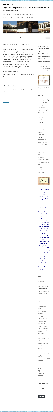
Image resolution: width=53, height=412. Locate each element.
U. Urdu (39, 137)
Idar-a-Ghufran (41, 316)
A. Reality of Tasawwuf (42, 99)
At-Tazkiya (40, 308)
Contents (40, 154)
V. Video (39, 140)
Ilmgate (39, 320)
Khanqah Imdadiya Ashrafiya (44, 325)
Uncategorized (41, 139)
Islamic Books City (41, 323)
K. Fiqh (39, 117)
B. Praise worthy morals (43, 100)
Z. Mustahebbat (41, 144)
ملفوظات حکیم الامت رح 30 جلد (44, 358)
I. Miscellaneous (41, 114)
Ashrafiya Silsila (32, 14)
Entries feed (40, 371)
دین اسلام (39, 355)
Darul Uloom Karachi (42, 311)
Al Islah (39, 305)
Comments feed (41, 373)
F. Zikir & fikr (40, 107)
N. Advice (23, 89)
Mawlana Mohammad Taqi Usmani (20, 14)
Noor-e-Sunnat (41, 333)
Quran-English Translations (43, 338)
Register (39, 368)
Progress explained (42, 166)
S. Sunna (39, 134)
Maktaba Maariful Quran (43, 326)
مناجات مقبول (40, 360)
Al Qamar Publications (42, 306)
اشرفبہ (39, 350)
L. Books (39, 119)
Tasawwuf (9, 14)
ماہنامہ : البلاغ (40, 356)
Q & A (39, 127)
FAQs (18, 17)
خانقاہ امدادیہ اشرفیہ (42, 351)
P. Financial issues (41, 125)
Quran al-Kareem (41, 336)
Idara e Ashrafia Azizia (42, 318)
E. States (39, 105)
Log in (39, 370)
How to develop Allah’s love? (9, 17)
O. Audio (39, 124)
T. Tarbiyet (40, 135)
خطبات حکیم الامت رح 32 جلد (43, 353)
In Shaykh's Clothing (42, 321)
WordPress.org (41, 375)
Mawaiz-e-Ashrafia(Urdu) (43, 328)
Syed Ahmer (40, 348)
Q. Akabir (40, 129)
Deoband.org (40, 313)
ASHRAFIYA (8, 4)
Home (4, 14)
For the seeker (41, 157)
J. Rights (39, 115)
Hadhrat (39, 315)
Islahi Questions (24, 17)
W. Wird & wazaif (41, 142)
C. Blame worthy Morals (43, 102)
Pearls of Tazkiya (41, 335)
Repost (39, 130)
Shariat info (40, 346)
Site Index (31, 17)
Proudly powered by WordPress (9, 408)
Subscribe (41, 396)
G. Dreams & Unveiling (42, 109)
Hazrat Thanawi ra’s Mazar (27, 100)
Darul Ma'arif (40, 310)
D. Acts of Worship (17, 89)
